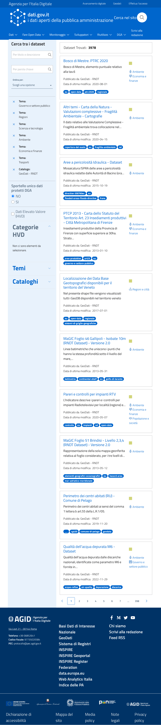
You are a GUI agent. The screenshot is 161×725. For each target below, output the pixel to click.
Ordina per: (18, 79)
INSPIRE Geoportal (74, 656)
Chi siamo (117, 626)
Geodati (117, 3)
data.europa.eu (71, 673)
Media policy (90, 717)
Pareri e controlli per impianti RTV (89, 394)
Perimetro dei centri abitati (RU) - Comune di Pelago (89, 498)
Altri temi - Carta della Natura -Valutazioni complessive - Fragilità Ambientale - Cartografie (90, 111)
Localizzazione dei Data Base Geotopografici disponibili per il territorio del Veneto (87, 282)
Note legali (115, 717)
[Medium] (118, 617)
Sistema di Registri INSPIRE (75, 647)
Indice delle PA (71, 685)
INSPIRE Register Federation (73, 664)
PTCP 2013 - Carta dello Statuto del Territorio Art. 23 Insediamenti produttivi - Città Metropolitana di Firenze (94, 217)
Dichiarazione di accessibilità (18, 717)
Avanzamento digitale (94, 3)
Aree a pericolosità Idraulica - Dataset (92, 162)
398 (137, 601)
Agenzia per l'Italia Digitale (30, 4)
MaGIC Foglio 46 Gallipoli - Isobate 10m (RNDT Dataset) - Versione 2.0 (94, 341)
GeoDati (65, 638)
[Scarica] (130, 63)
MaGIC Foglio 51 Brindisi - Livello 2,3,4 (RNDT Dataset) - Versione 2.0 (93, 442)
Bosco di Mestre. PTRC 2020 (85, 60)
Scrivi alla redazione (126, 632)
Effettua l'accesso (138, 3)
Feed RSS (117, 638)
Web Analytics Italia (75, 679)
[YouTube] (132, 617)
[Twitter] (125, 617)
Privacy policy (140, 717)
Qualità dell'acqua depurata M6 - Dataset (89, 549)
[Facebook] (111, 617)
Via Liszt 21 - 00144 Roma (22, 629)
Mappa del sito (64, 717)
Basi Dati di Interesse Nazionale (77, 629)
